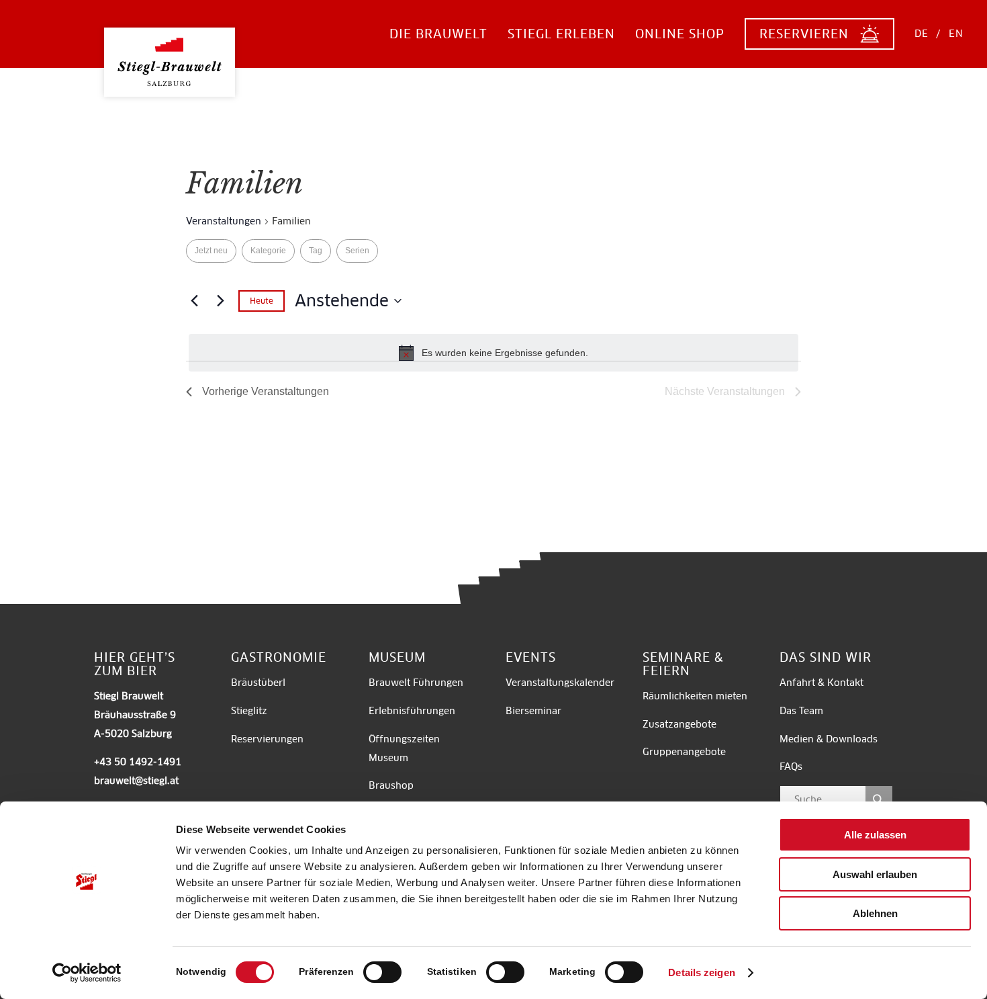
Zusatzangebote (679, 724)
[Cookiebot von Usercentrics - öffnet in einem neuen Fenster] (87, 973)
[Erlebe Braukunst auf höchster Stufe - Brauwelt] (169, 51)
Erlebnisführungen (412, 711)
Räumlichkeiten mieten (696, 696)
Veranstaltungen (223, 221)
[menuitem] (438, 34)
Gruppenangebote (684, 752)
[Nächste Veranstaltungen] (220, 301)
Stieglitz (249, 711)
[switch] (382, 972)
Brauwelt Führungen (416, 683)
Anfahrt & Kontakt (821, 683)
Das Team (801, 711)
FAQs (791, 767)
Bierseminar (533, 711)
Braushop (391, 785)
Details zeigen (701, 972)
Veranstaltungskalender (560, 683)
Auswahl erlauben (875, 874)
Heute (261, 301)
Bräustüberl (258, 683)
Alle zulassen (875, 834)
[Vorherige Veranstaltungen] (194, 301)
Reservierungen (267, 739)
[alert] (493, 353)
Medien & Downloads (829, 739)
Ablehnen (875, 913)
